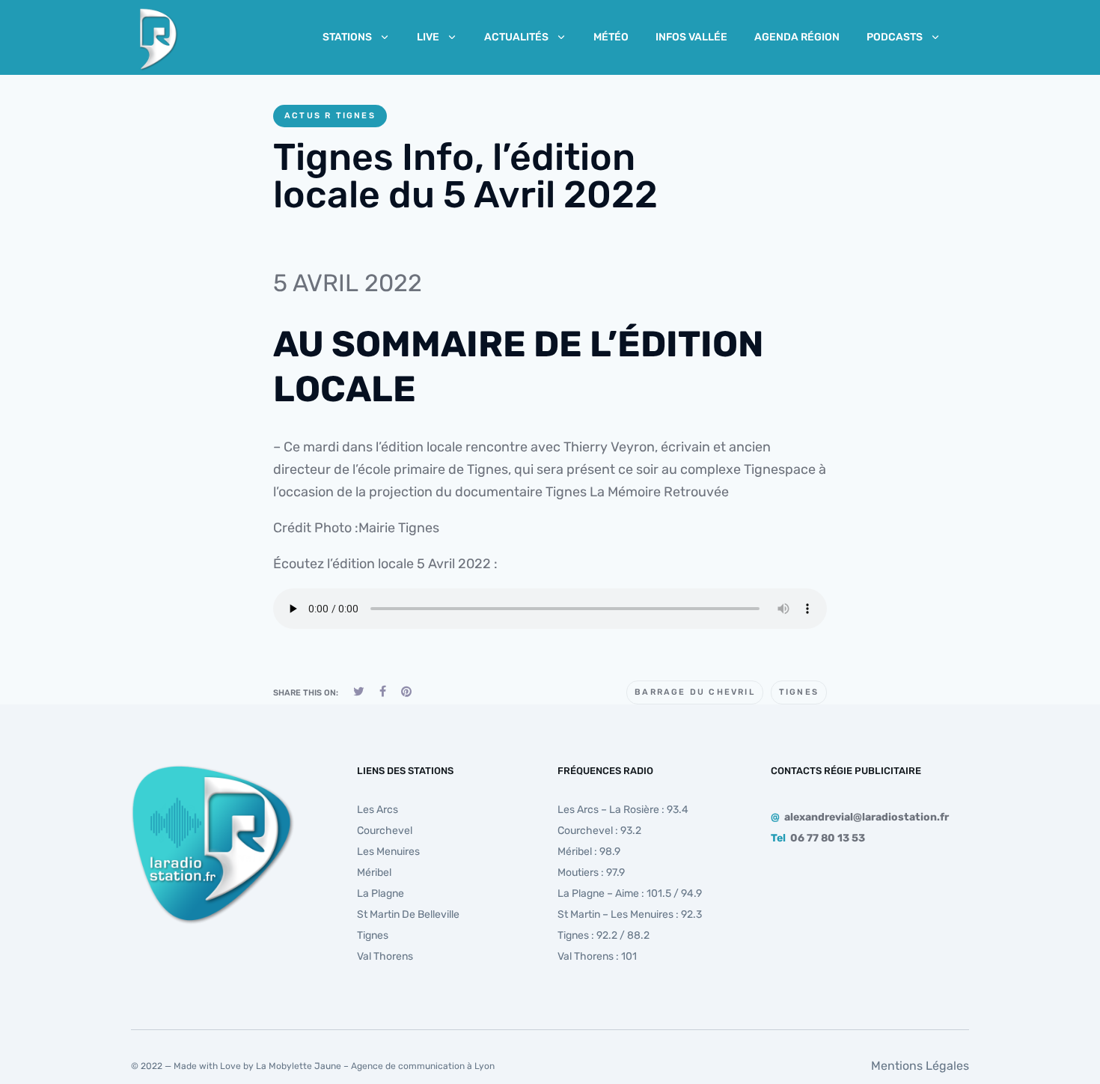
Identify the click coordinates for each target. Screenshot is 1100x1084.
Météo (611, 37)
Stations (347, 37)
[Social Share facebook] (382, 691)
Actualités (516, 37)
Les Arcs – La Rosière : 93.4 (622, 809)
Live (428, 37)
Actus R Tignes (330, 116)
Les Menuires (388, 851)
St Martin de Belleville (408, 914)
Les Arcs (377, 809)
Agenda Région (797, 37)
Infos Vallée (691, 37)
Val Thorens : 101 (597, 956)
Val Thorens (385, 956)
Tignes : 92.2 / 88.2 (603, 935)
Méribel (374, 872)
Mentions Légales (920, 1066)
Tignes (799, 692)
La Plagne (380, 893)
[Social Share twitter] (358, 691)
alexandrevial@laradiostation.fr (866, 817)
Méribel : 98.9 (588, 851)
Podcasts (895, 37)
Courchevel (384, 830)
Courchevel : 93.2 (599, 830)
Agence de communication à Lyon (423, 1066)
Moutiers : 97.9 (591, 872)
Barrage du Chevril (695, 692)
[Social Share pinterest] (406, 691)
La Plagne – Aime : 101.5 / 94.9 (629, 893)
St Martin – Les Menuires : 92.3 (629, 914)
